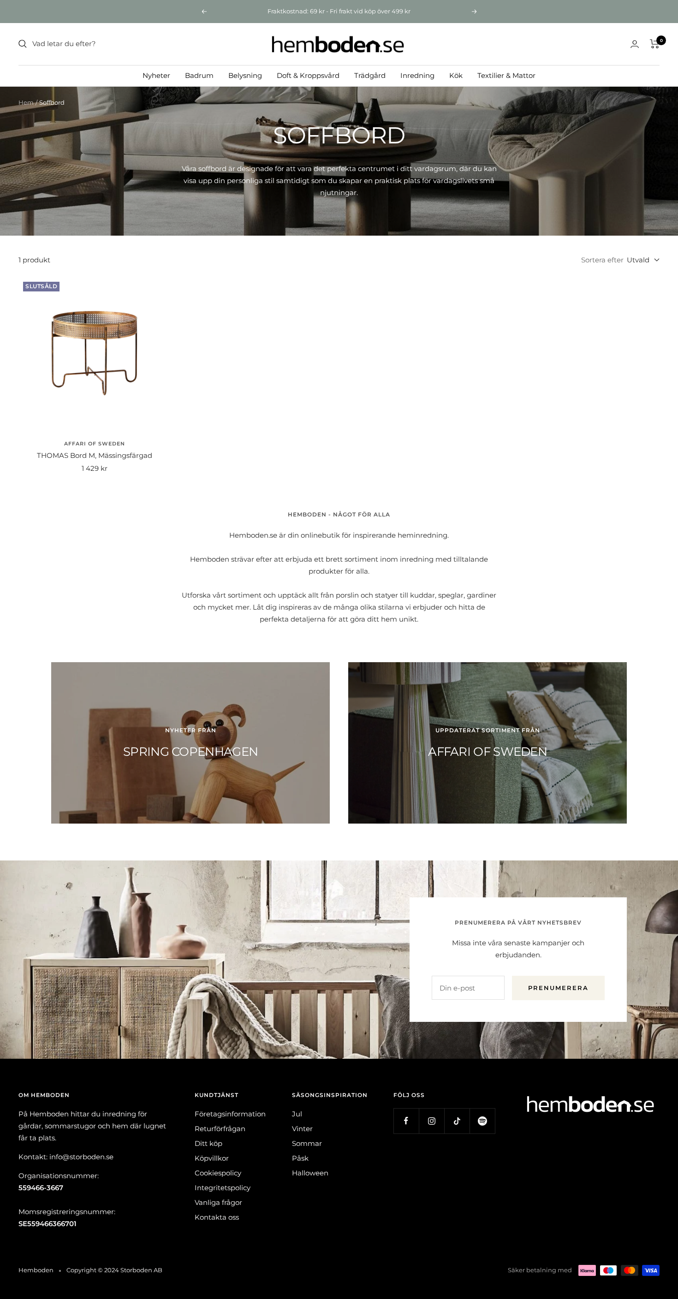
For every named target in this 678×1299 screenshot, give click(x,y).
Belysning (245, 75)
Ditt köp (208, 1143)
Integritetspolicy (222, 1187)
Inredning (417, 75)
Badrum (199, 75)
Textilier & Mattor (506, 75)
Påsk (300, 1158)
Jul (297, 1113)
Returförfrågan (220, 1128)
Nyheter (156, 75)
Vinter (302, 1128)
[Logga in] (634, 44)
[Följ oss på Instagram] (431, 1120)
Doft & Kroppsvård (308, 75)
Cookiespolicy (218, 1173)
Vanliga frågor (218, 1202)
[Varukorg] (655, 43)
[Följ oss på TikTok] (457, 1120)
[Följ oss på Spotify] (482, 1120)
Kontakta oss (217, 1217)
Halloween (310, 1173)
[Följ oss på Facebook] (406, 1120)
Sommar (307, 1143)
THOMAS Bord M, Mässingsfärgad (94, 455)
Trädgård (370, 75)
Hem (26, 102)
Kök (456, 75)
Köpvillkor (212, 1158)
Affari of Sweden (94, 443)
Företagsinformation (230, 1113)
